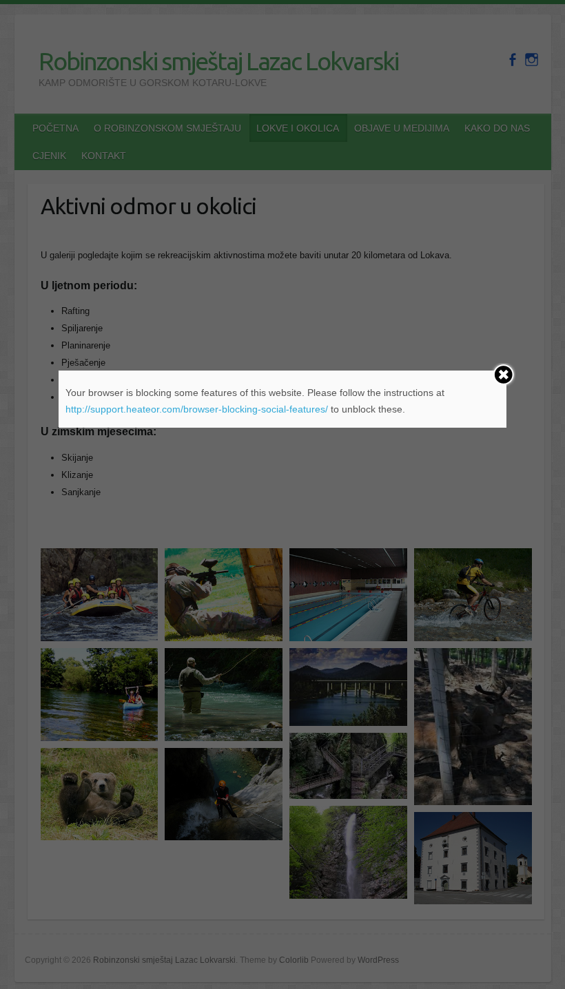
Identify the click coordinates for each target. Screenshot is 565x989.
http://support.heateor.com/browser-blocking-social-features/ (196, 409)
